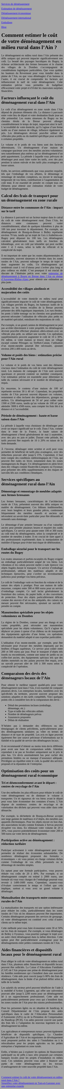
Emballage (6, 22)
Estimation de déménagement (16, 8)
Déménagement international (16, 17)
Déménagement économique (16, 13)
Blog (3, 27)
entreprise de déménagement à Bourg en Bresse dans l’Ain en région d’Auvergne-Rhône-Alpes (32, 276)
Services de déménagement (15, 4)
